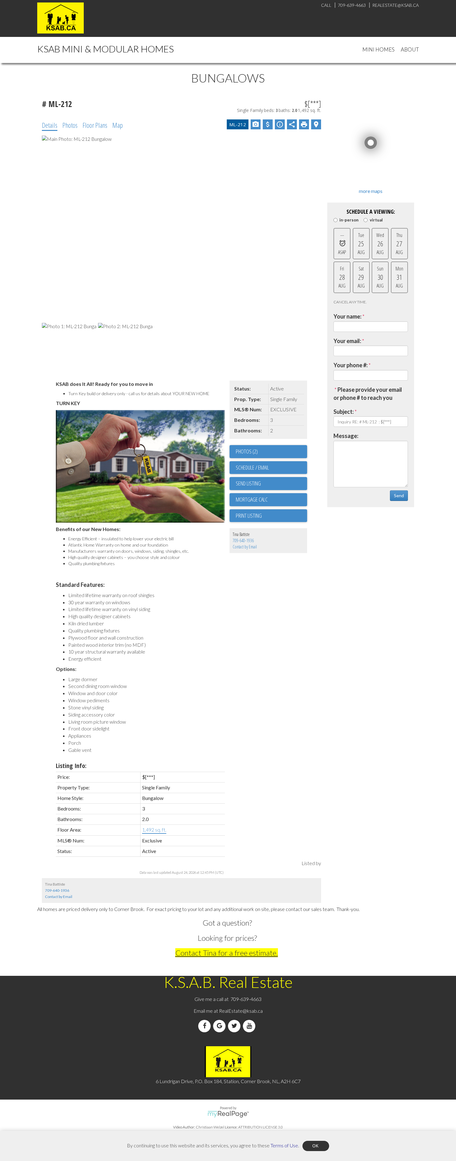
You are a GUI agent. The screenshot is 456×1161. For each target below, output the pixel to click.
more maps (370, 191)
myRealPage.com (228, 1114)
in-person (349, 220)
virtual (376, 220)
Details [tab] (49, 125)
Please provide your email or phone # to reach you (367, 393)
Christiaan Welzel (210, 1127)
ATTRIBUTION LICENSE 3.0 (260, 1127)
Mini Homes (378, 49)
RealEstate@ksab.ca (241, 1011)
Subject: (343, 411)
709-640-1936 (243, 540)
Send (399, 495)
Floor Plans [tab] (95, 125)
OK (315, 1146)
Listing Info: (71, 765)
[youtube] (250, 1026)
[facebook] (205, 1026)
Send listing (248, 483)
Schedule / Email (252, 467)
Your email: (347, 340)
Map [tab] (117, 125)
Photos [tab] (70, 125)
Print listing (249, 515)
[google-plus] (220, 1026)
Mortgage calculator (271, 500)
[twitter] (235, 1026)
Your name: (347, 316)
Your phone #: (350, 365)
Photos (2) (247, 451)
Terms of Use (284, 1145)
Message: (345, 435)
